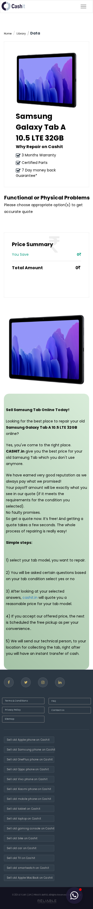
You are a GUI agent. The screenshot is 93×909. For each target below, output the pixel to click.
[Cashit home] (13, 6)
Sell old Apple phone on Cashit (28, 740)
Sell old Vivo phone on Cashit (27, 779)
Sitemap (9, 718)
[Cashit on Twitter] (26, 682)
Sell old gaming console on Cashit (30, 828)
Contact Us (57, 710)
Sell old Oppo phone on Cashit (28, 769)
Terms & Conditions (16, 700)
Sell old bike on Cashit (22, 838)
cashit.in (29, 597)
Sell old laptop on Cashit (24, 819)
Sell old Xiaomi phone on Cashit (29, 789)
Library (21, 34)
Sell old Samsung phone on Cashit (30, 750)
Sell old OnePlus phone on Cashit (30, 759)
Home (8, 34)
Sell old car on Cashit (21, 848)
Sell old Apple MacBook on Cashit (30, 878)
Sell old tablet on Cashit (23, 809)
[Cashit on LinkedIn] (60, 682)
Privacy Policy (13, 709)
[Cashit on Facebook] (9, 682)
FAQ (53, 701)
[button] (74, 895)
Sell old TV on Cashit (21, 858)
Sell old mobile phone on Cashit (29, 799)
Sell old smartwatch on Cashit (28, 868)
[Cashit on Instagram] (43, 682)
